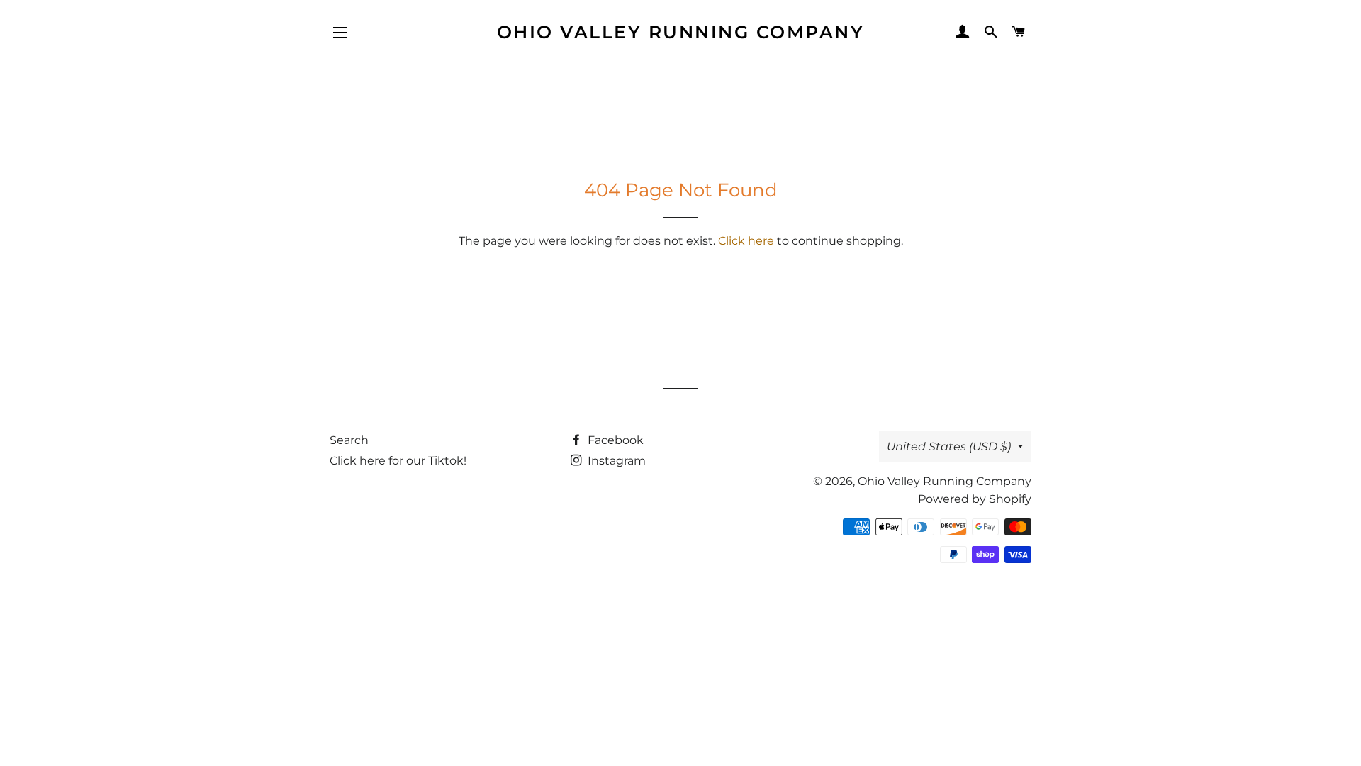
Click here (746, 241)
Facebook (614, 440)
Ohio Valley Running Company (681, 32)
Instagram (615, 460)
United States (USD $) (949, 446)
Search (349, 440)
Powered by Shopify (974, 499)
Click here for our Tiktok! (398, 460)
